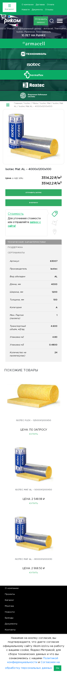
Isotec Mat (45, 103)
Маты (35, 103)
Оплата (50, 5)
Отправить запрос (41, 20)
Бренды (9, 618)
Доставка (40, 5)
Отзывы (49, 10)
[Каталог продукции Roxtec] (33, 85)
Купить (33, 434)
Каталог (9, 600)
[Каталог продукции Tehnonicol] (33, 54)
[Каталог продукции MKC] (33, 95)
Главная (18, 103)
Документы (37, 10)
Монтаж (9, 606)
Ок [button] (57, 668)
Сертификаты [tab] (16, 253)
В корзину (33, 202)
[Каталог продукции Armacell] (33, 43)
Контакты (10, 630)
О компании (28, 5)
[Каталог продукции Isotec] (33, 64)
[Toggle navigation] (59, 21)
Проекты (10, 594)
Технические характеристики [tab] (27, 242)
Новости (26, 10)
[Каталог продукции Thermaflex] (33, 74)
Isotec (27, 103)
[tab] (54, 213)
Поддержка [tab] (15, 247)
